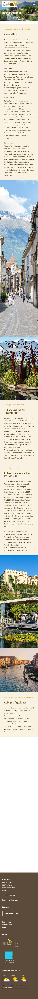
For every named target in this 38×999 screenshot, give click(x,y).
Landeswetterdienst (9, 987)
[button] (34, 4)
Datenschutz (7, 925)
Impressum (6, 922)
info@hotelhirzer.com (10, 900)
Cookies (5, 927)
